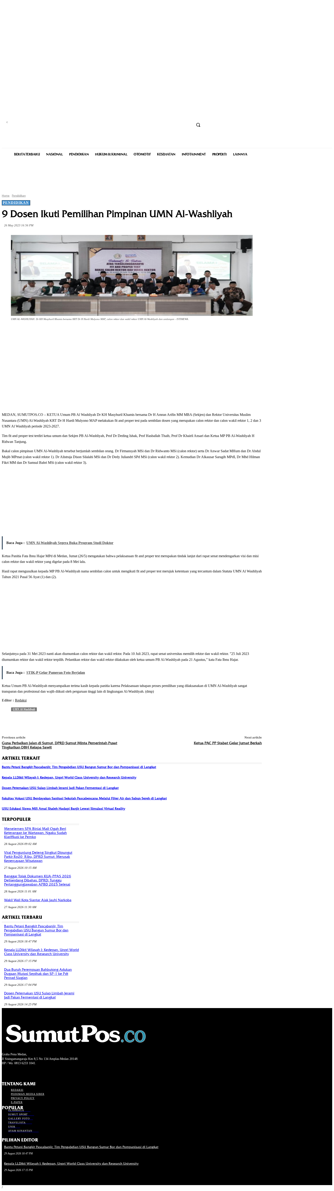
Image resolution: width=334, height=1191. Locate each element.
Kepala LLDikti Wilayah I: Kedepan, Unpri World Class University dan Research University (69, 777)
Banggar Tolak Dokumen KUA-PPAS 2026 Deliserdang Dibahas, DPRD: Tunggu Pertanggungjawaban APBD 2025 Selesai (37, 880)
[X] (59, 331)
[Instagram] (12, 1072)
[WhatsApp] (91, 331)
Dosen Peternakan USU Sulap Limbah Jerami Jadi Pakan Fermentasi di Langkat (60, 788)
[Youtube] (29, 1072)
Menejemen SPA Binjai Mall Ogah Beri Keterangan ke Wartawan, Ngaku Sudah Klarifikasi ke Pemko (35, 833)
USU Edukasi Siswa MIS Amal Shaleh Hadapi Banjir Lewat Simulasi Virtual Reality (63, 808)
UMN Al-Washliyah (24, 709)
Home (6, 195)
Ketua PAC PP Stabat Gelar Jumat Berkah (228, 743)
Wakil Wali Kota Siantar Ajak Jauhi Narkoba (37, 900)
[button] (198, 124)
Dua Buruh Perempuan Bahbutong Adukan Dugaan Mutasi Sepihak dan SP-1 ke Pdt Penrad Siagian (38, 974)
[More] (108, 332)
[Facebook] (42, 331)
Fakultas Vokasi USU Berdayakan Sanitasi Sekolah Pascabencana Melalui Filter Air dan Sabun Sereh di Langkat (84, 798)
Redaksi (21, 700)
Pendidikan (19, 195)
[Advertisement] (167, 174)
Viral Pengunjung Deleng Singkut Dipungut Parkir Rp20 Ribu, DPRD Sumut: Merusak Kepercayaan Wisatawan (38, 857)
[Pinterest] (75, 331)
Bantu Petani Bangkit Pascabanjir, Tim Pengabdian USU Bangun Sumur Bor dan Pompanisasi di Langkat (79, 767)
